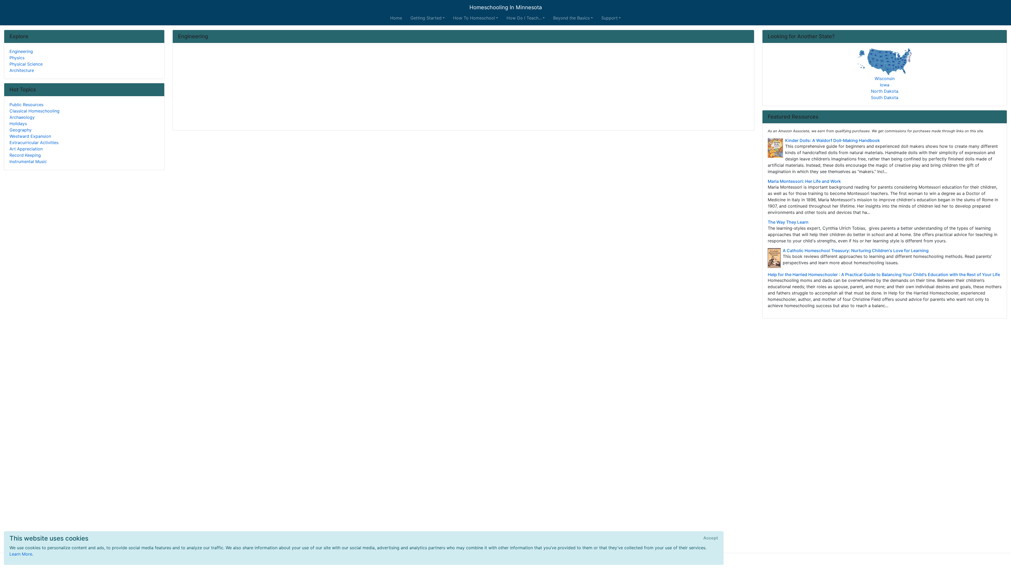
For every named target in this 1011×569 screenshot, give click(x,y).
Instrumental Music (28, 161)
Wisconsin (885, 78)
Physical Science (26, 64)
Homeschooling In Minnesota (505, 7)
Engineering (21, 51)
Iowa (884, 84)
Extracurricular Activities (33, 142)
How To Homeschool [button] (474, 18)
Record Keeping (25, 155)
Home (396, 18)
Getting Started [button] (426, 18)
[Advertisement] (336, 87)
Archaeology (22, 117)
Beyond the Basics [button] (571, 18)
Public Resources (26, 104)
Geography (20, 130)
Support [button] (609, 18)
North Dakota (884, 91)
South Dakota (884, 97)
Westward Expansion (30, 136)
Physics (16, 57)
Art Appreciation (26, 148)
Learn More (20, 554)
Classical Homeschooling (34, 111)
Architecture (21, 70)
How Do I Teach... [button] (524, 18)
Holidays (18, 123)
